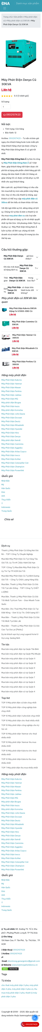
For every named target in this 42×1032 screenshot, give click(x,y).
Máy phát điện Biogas (11, 402)
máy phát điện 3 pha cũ (22, 989)
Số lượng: (5, 101)
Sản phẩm (18, 17)
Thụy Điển (5, 499)
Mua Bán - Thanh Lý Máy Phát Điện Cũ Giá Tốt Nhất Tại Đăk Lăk (20, 619)
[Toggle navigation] (4, 8)
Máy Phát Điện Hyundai (11, 429)
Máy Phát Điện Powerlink (12, 470)
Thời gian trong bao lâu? (19, 279)
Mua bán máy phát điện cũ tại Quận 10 (18, 663)
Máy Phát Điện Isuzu (10, 406)
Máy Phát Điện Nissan (11, 387)
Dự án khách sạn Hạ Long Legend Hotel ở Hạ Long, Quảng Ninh (19, 636)
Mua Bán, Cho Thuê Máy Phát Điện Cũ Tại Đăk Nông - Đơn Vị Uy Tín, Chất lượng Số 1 (20, 611)
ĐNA (5, 3)
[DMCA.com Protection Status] (10, 968)
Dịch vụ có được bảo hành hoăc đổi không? (19, 290)
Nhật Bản (5, 481)
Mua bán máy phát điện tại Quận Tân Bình (20, 649)
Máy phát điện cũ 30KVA (18, 20)
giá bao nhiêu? (18, 257)
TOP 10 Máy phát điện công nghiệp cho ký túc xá (20, 727)
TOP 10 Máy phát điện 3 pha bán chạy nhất (20, 716)
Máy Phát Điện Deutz (10, 421)
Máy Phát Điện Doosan (11, 417)
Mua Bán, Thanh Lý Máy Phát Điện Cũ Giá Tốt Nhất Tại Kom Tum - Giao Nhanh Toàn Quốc (20, 600)
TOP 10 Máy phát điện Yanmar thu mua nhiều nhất (18, 744)
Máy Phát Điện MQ (9, 399)
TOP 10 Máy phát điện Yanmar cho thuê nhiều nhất (19, 736)
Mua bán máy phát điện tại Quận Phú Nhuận (20, 654)
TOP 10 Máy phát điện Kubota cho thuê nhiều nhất (19, 752)
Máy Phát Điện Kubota (11, 380)
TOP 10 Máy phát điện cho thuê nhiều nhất (20, 720)
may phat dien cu (17, 215)
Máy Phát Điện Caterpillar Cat (14, 463)
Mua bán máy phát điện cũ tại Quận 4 (18, 691)
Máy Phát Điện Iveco (10, 455)
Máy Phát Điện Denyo (11, 436)
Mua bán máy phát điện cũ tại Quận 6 (18, 682)
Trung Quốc (6, 511)
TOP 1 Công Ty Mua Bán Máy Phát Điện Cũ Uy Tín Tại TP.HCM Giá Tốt (20, 569)
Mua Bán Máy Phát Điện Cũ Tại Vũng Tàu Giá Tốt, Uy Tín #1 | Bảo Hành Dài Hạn (19, 561)
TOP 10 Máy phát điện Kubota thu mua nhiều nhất (18, 761)
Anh (3, 496)
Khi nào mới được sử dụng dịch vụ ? (20, 268)
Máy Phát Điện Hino (10, 433)
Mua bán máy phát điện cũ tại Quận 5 (18, 687)
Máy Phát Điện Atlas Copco (13, 451)
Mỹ (2, 484)
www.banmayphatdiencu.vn (25, 965)
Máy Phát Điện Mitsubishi (12, 425)
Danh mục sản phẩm (27, 3)
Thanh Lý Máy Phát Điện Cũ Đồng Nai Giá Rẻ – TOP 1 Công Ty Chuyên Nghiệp (19, 552)
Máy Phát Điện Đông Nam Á (16, 163)
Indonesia (5, 507)
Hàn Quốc (5, 488)
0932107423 (13, 114)
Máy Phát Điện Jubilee (11, 395)
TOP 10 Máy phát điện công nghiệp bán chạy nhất (19, 709)
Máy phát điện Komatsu (12, 410)
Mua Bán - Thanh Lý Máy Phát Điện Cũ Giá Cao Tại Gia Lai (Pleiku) (20, 628)
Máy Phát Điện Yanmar (11, 384)
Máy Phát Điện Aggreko (12, 448)
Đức (3, 492)
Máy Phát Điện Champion (12, 466)
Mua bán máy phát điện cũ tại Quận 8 (18, 673)
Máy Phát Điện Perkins (11, 391)
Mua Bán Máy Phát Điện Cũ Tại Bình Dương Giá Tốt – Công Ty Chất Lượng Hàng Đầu (20, 578)
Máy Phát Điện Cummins (12, 444)
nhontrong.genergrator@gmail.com (24, 961)
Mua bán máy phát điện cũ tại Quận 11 (18, 658)
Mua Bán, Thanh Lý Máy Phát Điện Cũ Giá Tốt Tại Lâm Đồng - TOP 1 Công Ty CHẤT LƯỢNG (20, 588)
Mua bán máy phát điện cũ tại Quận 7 (18, 677)
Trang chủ (7, 17)
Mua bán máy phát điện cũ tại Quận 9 (18, 668)
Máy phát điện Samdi (10, 440)
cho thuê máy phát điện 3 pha (15, 985)
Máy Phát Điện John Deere (13, 414)
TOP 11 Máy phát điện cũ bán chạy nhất (18, 702)
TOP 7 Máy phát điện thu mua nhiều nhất (19, 767)
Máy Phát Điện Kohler (11, 459)
